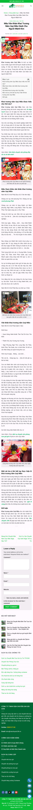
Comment (7, 557)
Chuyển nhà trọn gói (7, 759)
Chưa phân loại (14, 13)
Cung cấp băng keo (7, 683)
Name (6, 573)
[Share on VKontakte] (19, 529)
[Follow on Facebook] (3, 792)
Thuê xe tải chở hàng (7, 693)
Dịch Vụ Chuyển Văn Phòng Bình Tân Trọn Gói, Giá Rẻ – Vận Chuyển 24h (18, 628)
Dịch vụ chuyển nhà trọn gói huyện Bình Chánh (19, 634)
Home (6, 13)
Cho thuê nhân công (7, 679)
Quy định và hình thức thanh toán (14, 749)
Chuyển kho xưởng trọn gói (9, 772)
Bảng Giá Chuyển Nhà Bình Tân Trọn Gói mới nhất (19, 622)
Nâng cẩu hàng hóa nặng (9, 690)
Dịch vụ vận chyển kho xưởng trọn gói (13, 686)
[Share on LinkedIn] (23, 529)
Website (6, 589)
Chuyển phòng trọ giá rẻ (8, 665)
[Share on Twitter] (9, 529)
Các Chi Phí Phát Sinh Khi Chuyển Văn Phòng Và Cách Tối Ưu (19, 646)
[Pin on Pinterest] (16, 529)
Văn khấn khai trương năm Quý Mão (13, 90)
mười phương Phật (7, 201)
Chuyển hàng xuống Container (10, 780)
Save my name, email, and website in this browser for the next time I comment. (16, 600)
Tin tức (21, 21)
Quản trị (25, 33)
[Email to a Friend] (13, 529)
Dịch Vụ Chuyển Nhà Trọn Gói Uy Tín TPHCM (15, 658)
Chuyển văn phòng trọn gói (9, 764)
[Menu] (2, 6)
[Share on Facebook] (6, 529)
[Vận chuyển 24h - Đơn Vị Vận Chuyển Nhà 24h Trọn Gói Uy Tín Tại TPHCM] (16, 6)
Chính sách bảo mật (10, 746)
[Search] (31, 6)
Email (6, 581)
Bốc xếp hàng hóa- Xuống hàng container (14, 672)
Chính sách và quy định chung (13, 743)
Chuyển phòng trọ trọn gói (9, 768)
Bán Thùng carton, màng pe (9, 669)
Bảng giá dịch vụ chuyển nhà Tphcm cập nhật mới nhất (18, 640)
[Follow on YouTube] (16, 792)
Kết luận (4, 97)
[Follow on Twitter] (12, 792)
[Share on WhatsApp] (3, 529)
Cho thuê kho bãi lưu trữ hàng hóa (12, 676)
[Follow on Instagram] (6, 792)
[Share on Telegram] (29, 529)
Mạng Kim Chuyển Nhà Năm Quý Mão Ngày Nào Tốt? (8, 538)
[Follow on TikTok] (9, 792)
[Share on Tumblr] (26, 529)
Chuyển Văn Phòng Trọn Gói (10, 662)
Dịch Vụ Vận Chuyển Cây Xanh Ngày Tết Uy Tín (25, 538)
